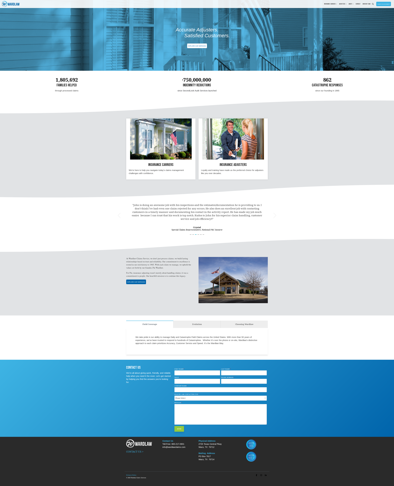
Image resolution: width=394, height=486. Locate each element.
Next (273, 215)
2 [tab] (193, 235)
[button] (257, 475)
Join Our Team (366, 4)
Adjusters (342, 4)
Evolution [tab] (197, 324)
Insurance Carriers (330, 4)
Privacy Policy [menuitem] (131, 475)
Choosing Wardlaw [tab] (244, 324)
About (350, 4)
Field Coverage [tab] (150, 324)
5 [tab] (201, 235)
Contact (358, 4)
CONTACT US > (135, 451)
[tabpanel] (197, 214)
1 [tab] (191, 235)
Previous (120, 215)
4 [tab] (199, 235)
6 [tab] (204, 235)
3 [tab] (196, 235)
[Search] (373, 4)
